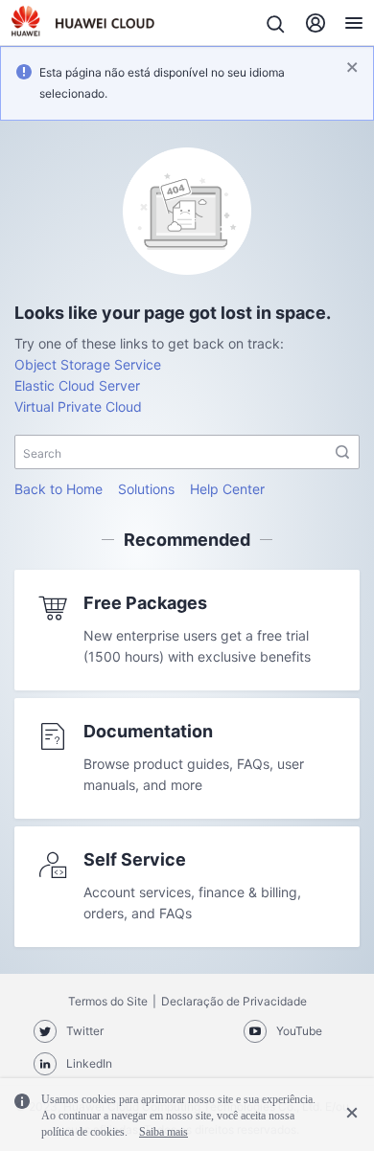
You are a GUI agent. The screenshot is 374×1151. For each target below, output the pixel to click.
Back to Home (58, 489)
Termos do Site (108, 1001)
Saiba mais (163, 1132)
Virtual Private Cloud (78, 406)
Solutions (146, 489)
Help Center (227, 489)
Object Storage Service (87, 364)
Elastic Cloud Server (77, 385)
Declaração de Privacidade (234, 1001)
